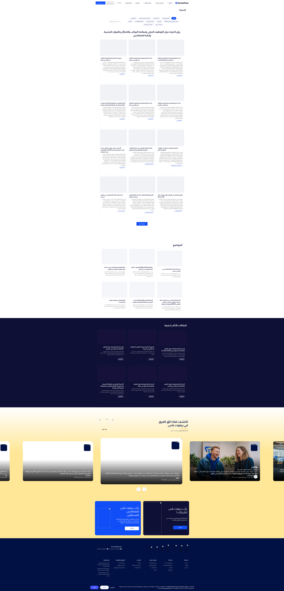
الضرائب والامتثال (148, 24)
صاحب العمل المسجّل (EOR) (171, 21)
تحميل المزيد (142, 223)
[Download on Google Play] (115, 550)
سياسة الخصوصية (121, 565)
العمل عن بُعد (159, 24)
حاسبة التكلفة (138, 567)
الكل (174, 18)
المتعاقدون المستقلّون (144, 18)
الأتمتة (155, 570)
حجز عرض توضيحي (100, 3)
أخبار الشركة (156, 18)
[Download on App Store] (102, 550)
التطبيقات (170, 570)
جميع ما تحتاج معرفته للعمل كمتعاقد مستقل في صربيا (103, 569)
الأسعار (137, 3)
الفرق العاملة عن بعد (167, 565)
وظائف (186, 565)
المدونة (139, 563)
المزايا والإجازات (165, 18)
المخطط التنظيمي (153, 565)
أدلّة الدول (133, 18)
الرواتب (130, 21)
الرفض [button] (104, 587)
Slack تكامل (154, 567)
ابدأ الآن (180, 527)
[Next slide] (138, 489)
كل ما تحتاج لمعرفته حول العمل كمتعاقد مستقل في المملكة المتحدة (103, 564)
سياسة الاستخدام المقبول (119, 567)
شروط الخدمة (122, 563)
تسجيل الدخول (110, 3)
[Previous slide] (144, 489)
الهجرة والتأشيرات (139, 21)
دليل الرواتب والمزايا (136, 565)
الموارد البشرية (150, 21)
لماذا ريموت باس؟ (168, 563)
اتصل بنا (186, 567)
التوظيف (159, 21)
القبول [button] (94, 587)
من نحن (186, 563)
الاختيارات (112, 587)
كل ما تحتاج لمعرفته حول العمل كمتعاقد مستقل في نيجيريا (103, 574)
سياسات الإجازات (153, 563)
